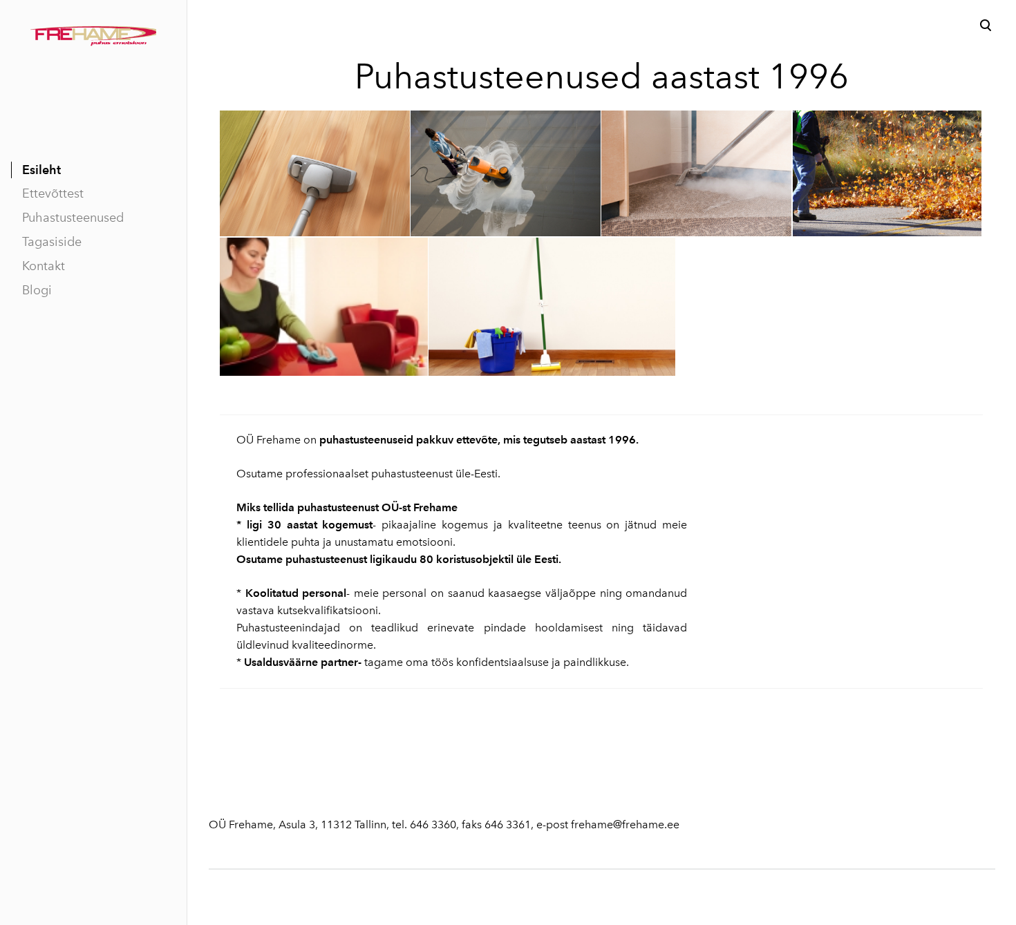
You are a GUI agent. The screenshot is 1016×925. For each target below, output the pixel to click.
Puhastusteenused (73, 217)
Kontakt (43, 266)
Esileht (41, 169)
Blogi (37, 290)
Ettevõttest (53, 193)
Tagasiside (52, 241)
